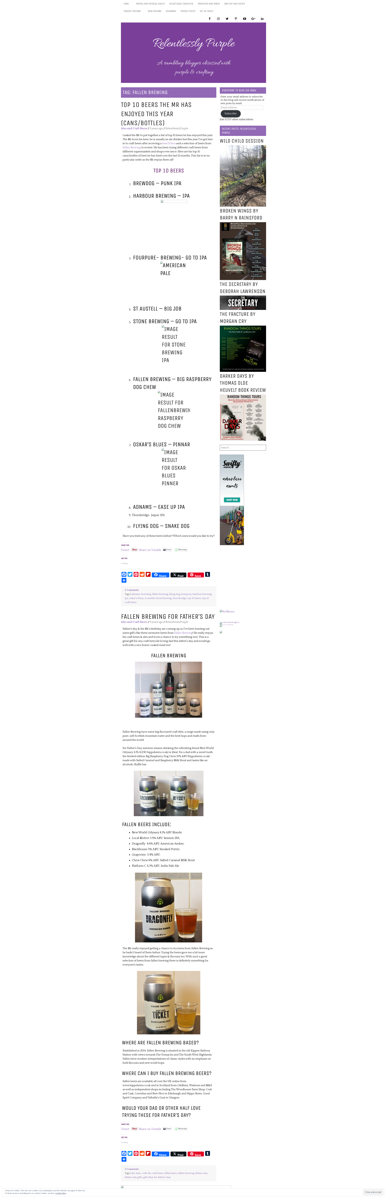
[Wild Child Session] (243, 147)
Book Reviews (154, 11)
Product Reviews (132, 11)
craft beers (158, 1173)
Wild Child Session (242, 141)
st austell (150, 598)
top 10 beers (194, 598)
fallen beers (171, 1173)
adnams (136, 594)
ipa (126, 598)
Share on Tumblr (150, 549)
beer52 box (169, 143)
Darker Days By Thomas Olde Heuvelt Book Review (243, 383)
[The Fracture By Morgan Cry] (243, 327)
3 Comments (132, 1169)
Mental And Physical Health (150, 3)
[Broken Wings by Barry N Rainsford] (243, 224)
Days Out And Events (234, 3)
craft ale (146, 1173)
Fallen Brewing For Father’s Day (168, 616)
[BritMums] (227, 611)
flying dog (174, 594)
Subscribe (231, 113)
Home (126, 3)
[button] (168, 690)
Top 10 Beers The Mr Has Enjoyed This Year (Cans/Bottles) (156, 113)
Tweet (125, 549)
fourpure (186, 594)
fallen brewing (160, 594)
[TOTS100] (226, 624)
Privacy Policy (188, 11)
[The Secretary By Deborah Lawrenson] (243, 297)
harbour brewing (202, 594)
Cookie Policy (60, 1193)
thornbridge (179, 598)
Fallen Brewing (132, 147)
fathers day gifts (133, 1177)
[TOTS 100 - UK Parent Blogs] (232, 621)
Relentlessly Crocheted (181, 3)
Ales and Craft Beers (134, 128)
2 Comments (132, 590)
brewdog (146, 594)
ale (133, 1173)
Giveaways (171, 11)
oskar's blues (136, 598)
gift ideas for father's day (157, 1177)
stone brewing (164, 598)
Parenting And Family (209, 3)
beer (138, 1173)
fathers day (201, 1173)
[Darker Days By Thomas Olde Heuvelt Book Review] (243, 396)
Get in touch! (206, 11)
